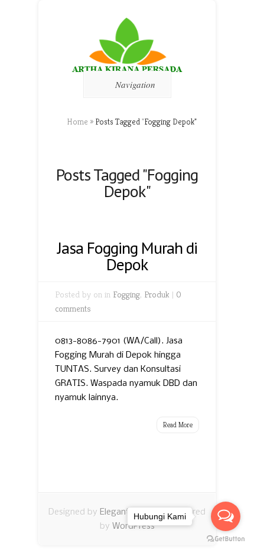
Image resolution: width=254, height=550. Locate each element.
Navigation (135, 84)
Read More (178, 424)
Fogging (126, 294)
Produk (157, 294)
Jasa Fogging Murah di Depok (127, 256)
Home (77, 121)
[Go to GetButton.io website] (226, 538)
